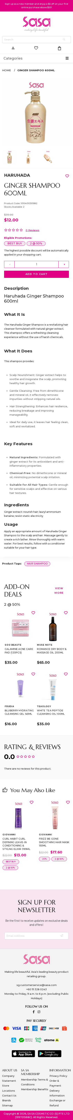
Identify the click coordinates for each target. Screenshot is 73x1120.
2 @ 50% (36, 243)
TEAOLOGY (44, 706)
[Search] (64, 39)
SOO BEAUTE (13, 645)
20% (44, 859)
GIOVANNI (9, 834)
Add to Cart (37, 274)
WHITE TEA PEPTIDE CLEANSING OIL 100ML (51, 712)
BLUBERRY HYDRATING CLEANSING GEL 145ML (19, 712)
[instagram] (39, 1012)
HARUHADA (17, 175)
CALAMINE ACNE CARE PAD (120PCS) (19, 651)
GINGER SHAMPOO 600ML (36, 70)
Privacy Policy (58, 1075)
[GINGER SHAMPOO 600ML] (36, 112)
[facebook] (34, 1012)
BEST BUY (14, 243)
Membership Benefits (34, 1089)
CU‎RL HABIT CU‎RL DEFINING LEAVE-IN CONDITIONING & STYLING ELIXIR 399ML (16, 844)
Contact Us (9, 1095)
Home (6, 70)
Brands (6, 1100)
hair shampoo (37, 563)
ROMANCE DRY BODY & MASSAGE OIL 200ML (51, 651)
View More (59, 590)
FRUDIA (9, 706)
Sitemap (7, 1105)
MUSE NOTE (44, 645)
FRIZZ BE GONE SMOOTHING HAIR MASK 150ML (54, 842)
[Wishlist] (33, 612)
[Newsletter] (62, 935)
